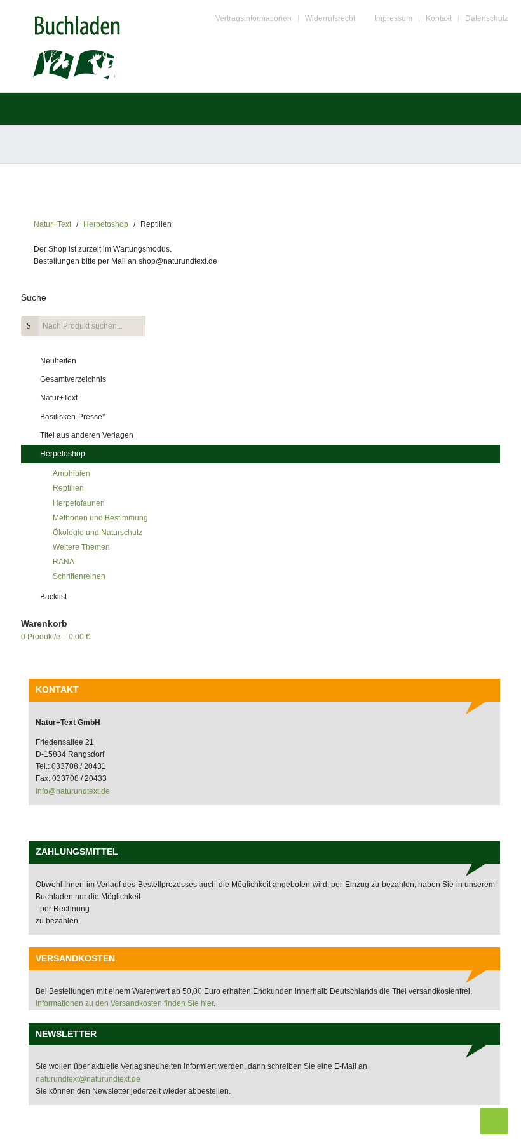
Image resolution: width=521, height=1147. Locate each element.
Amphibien (71, 473)
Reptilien (68, 488)
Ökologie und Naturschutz (97, 532)
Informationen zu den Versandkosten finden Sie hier (124, 1003)
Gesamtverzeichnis (73, 379)
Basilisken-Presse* (72, 416)
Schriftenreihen (79, 576)
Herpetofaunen (79, 503)
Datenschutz (486, 18)
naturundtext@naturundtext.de (88, 1079)
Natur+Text (52, 224)
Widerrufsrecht (330, 18)
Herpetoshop (105, 224)
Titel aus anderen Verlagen (86, 435)
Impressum (393, 18)
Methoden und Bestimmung (100, 517)
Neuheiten (58, 360)
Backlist (53, 596)
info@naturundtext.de (73, 791)
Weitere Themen (81, 547)
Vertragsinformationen (253, 18)
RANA (63, 561)
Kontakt (439, 18)
